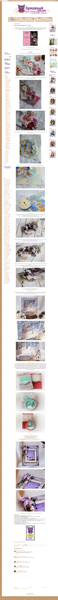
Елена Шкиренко (6, 210)
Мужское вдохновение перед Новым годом (8, 80)
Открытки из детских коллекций (7, 118)
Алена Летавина (6, 179)
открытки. (5, 257)
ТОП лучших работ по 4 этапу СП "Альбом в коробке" (8, 135)
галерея (5, 200)
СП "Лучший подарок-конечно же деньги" (7, 267)
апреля (6, 158)
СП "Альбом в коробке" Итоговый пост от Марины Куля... (8, 133)
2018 (5, 75)
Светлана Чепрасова (30, 213)
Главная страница (30, 587)
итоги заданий (6, 219)
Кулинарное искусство (7, 227)
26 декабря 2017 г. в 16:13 (23, 570)
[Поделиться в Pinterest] (26, 545)
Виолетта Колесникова (7, 195)
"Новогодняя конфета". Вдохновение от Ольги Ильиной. (8, 90)
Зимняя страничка (7, 93)
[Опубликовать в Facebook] (26, 545)
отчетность (5, 258)
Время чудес (6, 199)
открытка (5, 256)
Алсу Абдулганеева (6, 180)
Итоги (5, 218)
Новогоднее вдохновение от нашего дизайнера (8, 123)
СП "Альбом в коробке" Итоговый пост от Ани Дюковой (8, 131)
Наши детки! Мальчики (7, 250)
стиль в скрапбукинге (7, 272)
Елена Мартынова (6, 208)
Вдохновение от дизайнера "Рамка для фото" (7, 99)
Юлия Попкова (6, 279)
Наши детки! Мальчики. (7, 251)
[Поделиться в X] (25, 545)
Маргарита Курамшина (7, 236)
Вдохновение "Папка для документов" (7, 105)
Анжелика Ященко (6, 183)
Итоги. (5, 221)
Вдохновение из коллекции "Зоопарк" (8, 103)
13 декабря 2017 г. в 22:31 (22, 550)
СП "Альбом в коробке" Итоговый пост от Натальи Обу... (8, 138)
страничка (5, 273)
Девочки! (5, 202)
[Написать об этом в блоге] (24, 545)
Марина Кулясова (6, 238)
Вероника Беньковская (7, 190)
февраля (6, 160)
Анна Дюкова (6, 185)
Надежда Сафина (6, 244)
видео (5, 191)
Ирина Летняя (6, 217)
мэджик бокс (5, 243)
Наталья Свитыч (6, 246)
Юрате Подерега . (6, 281)
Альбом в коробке (6, 182)
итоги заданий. (6, 220)
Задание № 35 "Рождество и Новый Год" (8, 97)
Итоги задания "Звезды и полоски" (8, 109)
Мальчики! (5, 234)
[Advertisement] (7, 37)
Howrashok (17, 550)
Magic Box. (5, 283)
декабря (6, 77)
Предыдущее (44, 587)
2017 (5, 76)
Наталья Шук (6, 247)
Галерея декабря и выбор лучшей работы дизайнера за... (8, 148)
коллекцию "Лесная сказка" (27, 77)
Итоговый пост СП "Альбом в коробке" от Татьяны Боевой (8, 126)
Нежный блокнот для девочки (7, 92)
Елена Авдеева (18, 556)
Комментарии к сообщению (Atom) (22, 588)
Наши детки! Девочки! (7, 249)
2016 (5, 162)
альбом (5, 181)
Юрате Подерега (6, 280)
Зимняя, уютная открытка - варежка (8, 114)
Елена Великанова (6, 207)
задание (5, 211)
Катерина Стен (30, 51)
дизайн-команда (6, 203)
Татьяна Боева (6, 274)
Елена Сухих (6, 209)
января (6, 161)
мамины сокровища (6, 235)
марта (6, 159)
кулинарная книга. (6, 226)
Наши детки (5, 248)
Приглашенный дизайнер (7, 259)
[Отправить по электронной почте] (23, 545)
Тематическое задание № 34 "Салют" (8, 121)
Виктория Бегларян (6, 193)
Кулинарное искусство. (7, 229)
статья (5, 271)
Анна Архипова (6, 184)
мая (5, 157)
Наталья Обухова (6, 245)
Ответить (17, 553)
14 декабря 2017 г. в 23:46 (24, 556)
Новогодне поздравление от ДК (8, 78)
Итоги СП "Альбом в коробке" (7, 116)
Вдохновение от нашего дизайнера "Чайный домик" (8, 107)
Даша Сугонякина (30, 362)
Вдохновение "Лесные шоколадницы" (8, 143)
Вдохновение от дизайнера (7, 94)
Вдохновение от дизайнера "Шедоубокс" (7, 85)
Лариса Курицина (6, 230)
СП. (4, 270)
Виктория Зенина (6, 194)
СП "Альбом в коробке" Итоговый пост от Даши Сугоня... (8, 128)
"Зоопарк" (28, 263)
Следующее (15, 587)
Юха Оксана (17, 570)
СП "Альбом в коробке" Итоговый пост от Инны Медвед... (8, 140)
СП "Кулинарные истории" (7, 265)
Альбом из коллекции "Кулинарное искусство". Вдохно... (8, 102)
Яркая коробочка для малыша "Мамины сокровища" (7, 82)
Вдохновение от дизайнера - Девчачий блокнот (8, 146)
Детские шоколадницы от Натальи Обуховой (8, 112)
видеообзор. (6, 192)
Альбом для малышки (8, 86)
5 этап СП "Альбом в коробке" (7, 142)
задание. (5, 212)
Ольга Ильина (30, 291)
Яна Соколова (6, 282)
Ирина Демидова (6, 216)
